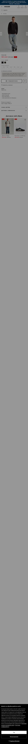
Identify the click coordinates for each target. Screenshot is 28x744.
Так (14, 732)
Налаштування (14, 736)
